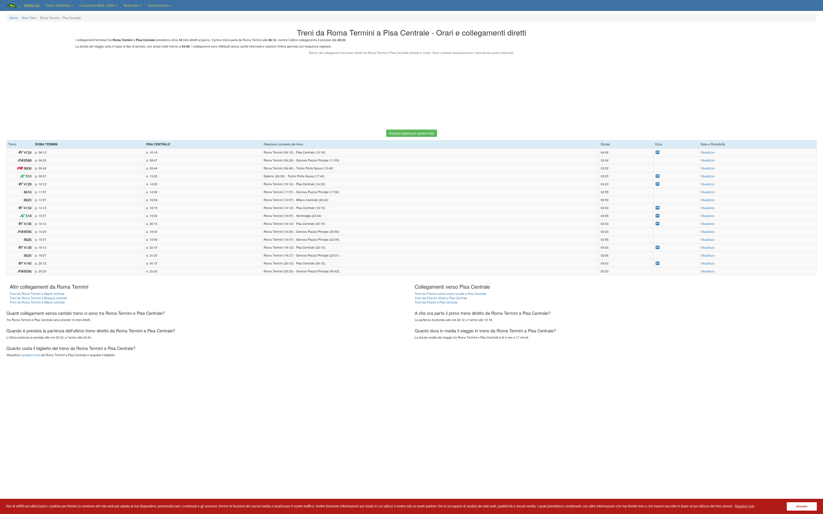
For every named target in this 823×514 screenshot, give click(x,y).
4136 (28, 223)
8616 (28, 191)
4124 (28, 152)
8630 (28, 255)
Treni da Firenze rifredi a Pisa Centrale (441, 298)
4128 (28, 184)
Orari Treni (29, 18)
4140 (28, 263)
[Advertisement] (411, 90)
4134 (28, 207)
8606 (28, 168)
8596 (28, 271)
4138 (28, 247)
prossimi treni (31, 355)
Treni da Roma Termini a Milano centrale (37, 302)
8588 (28, 160)
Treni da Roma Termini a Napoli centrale (37, 293)
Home (14, 18)
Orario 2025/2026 (58, 5)
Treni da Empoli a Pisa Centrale (436, 302)
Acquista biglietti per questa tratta (411, 133)
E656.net (32, 5)
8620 (28, 199)
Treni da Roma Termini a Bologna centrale (38, 298)
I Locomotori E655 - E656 (97, 5)
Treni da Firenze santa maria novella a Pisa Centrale (450, 293)
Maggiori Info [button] (744, 506)
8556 (28, 231)
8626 (28, 239)
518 (29, 215)
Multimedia (131, 5)
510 (29, 176)
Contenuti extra (159, 5)
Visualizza (707, 152)
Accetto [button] (802, 506)
